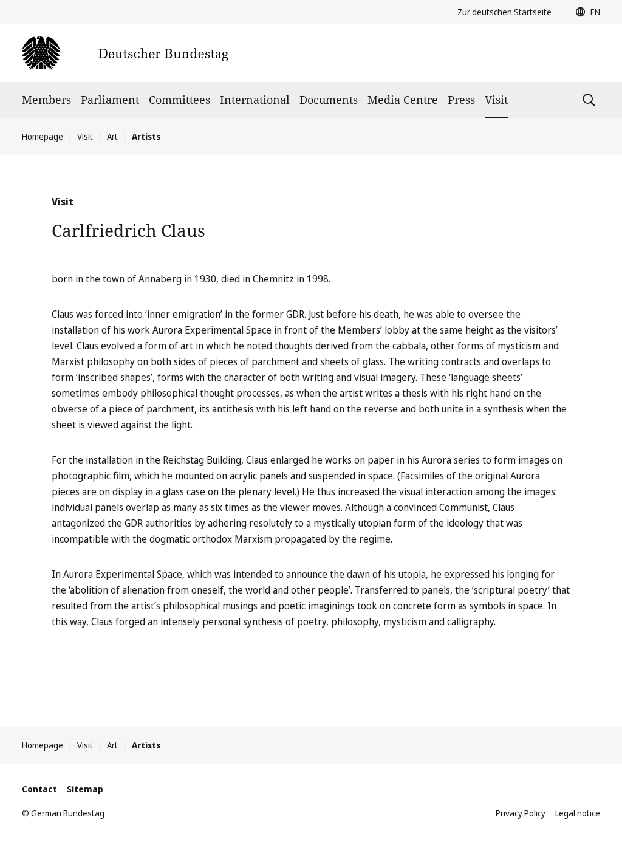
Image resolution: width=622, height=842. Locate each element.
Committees (179, 99)
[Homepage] (125, 53)
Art (112, 136)
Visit (496, 99)
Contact (39, 789)
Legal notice (577, 813)
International (255, 99)
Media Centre (402, 99)
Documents (328, 99)
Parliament (110, 99)
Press (461, 99)
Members (46, 99)
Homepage (42, 136)
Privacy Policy (520, 813)
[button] (585, 12)
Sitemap (85, 789)
